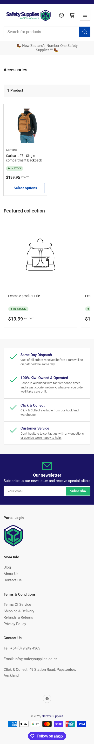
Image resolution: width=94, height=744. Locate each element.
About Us (11, 574)
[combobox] (47, 32)
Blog (7, 567)
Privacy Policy (15, 624)
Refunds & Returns (18, 617)
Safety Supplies (52, 716)
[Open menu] (85, 15)
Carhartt (11, 150)
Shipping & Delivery (19, 611)
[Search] (85, 32)
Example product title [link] (24, 296)
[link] (40, 255)
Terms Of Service (17, 604)
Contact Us (13, 580)
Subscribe (78, 491)
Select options (25, 188)
